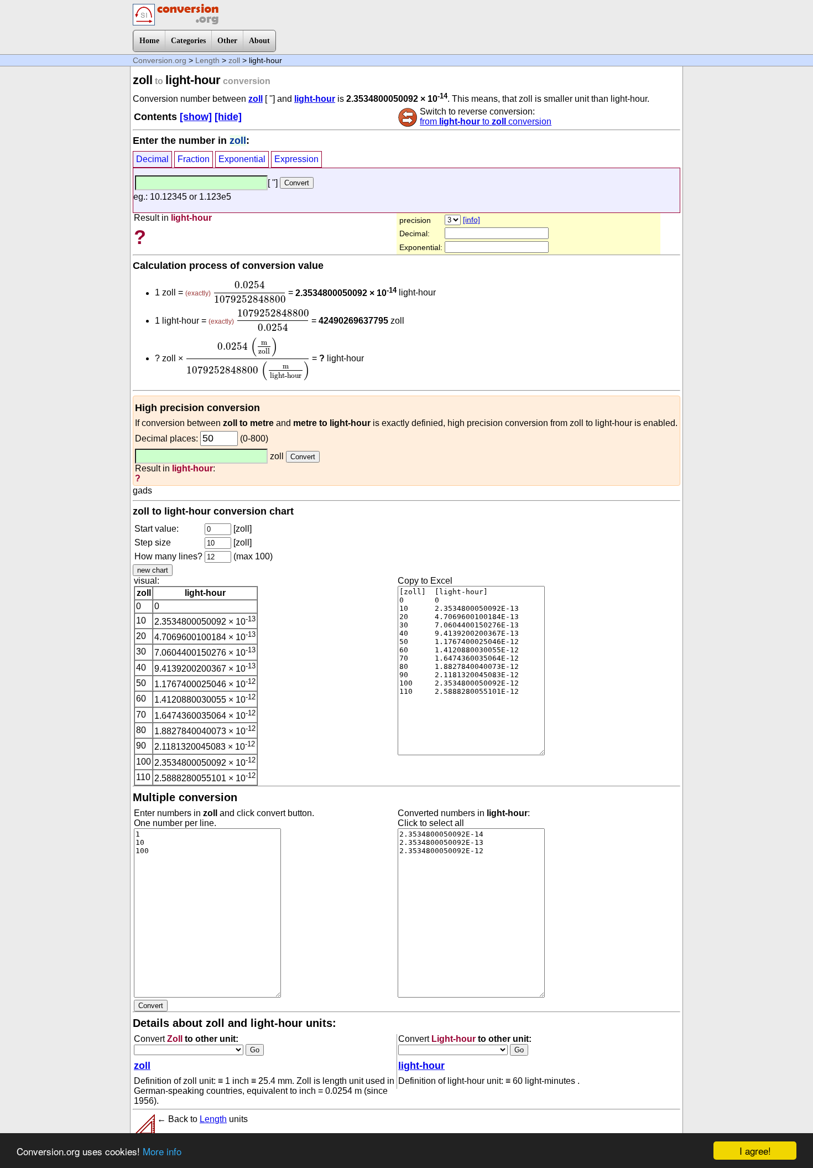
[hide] (228, 116)
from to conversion (485, 121)
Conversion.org (159, 60)
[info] (471, 219)
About (259, 41)
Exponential (241, 159)
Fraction (194, 159)
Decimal (152, 159)
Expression (296, 159)
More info (162, 1151)
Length (207, 60)
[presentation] (249, 292)
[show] (196, 116)
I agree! (755, 1150)
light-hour (314, 98)
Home (149, 41)
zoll (234, 60)
